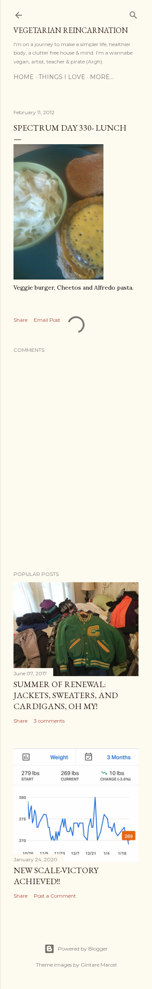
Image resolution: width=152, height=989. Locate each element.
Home (24, 77)
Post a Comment (55, 896)
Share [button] (20, 320)
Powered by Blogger (83, 948)
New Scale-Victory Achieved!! (56, 876)
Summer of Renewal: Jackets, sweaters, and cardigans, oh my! (66, 695)
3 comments (49, 721)
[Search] (133, 13)
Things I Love (61, 77)
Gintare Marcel (99, 965)
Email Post (47, 320)
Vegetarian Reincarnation (71, 30)
